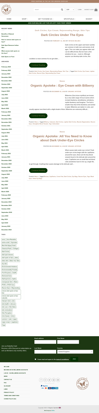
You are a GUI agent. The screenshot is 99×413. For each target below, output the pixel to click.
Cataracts (52, 122)
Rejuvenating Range (69, 30)
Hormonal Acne (6, 276)
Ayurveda (14, 242)
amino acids (5, 242)
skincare (12, 304)
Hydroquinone (6, 278)
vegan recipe (6, 322)
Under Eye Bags (37, 178)
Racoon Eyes (6, 288)
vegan (15, 319)
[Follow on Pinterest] (54, 380)
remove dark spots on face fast (10, 292)
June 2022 (4, 98)
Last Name (37, 348)
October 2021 (5, 125)
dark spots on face (7, 257)
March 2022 (5, 108)
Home (9, 19)
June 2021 (4, 139)
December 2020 (6, 160)
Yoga (3, 325)
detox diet (5, 260)
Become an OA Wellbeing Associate (16, 370)
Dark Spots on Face (7, 56)
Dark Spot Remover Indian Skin (10, 46)
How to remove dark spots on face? (11, 41)
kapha (14, 278)
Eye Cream (53, 30)
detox (16, 257)
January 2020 (5, 198)
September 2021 (6, 129)
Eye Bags (75, 176)
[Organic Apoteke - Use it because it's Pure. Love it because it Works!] (6, 9)
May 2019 (4, 219)
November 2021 (6, 122)
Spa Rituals (69, 19)
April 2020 (4, 188)
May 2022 (4, 101)
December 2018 (6, 229)
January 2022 (5, 115)
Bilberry (46, 122)
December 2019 (6, 202)
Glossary (7, 386)
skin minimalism (7, 310)
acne (3, 239)
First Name (60, 338)
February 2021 (6, 153)
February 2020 (6, 195)
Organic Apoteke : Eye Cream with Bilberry (62, 85)
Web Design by (48, 410)
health (14, 272)
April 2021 (4, 146)
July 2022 (4, 94)
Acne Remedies (11, 239)
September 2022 (6, 87)
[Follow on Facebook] (41, 380)
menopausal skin (7, 282)
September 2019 (6, 212)
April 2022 (4, 105)
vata (10, 319)
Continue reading (38, 65)
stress (13, 316)
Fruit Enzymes (6, 272)
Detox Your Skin (14, 260)
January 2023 (5, 74)
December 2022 (6, 77)
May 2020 (4, 184)
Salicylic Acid (6, 301)
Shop (24, 19)
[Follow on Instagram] (45, 380)
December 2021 (6, 119)
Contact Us (8, 379)
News (62, 81)
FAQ (5, 382)
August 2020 (5, 174)
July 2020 (4, 177)
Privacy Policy (9, 392)
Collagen (15, 248)
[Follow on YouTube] (58, 380)
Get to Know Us (45, 19)
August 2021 (5, 132)
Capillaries (52, 176)
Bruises (46, 176)
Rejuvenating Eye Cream (53, 73)
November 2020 (6, 164)
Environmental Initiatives (9, 266)
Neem (15, 282)
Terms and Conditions (11, 395)
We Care (6, 366)
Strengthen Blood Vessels (40, 124)
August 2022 (5, 91)
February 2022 (6, 112)
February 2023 (6, 70)
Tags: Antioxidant (54, 124)
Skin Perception (7, 313)
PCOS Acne (10, 285)
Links (6, 389)
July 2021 (4, 136)
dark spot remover (7, 254)
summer (4, 319)
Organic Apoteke (74, 91)
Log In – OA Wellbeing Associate (15, 373)
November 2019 (6, 205)
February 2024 (6, 67)
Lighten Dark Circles (70, 122)
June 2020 (4, 181)
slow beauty (5, 316)
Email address (39, 338)
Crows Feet (60, 176)
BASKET (89, 19)
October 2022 (5, 84)
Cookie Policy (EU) (10, 399)
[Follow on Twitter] (49, 380)
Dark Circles (5, 251)
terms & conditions (62, 359)
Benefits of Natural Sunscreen (7, 35)
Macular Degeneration (83, 122)
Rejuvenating (16, 288)
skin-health (5, 304)
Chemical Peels (6, 248)
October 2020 (5, 167)
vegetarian (15, 322)
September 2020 (6, 171)
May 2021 (4, 143)
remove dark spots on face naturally (10, 297)
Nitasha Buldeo (74, 41)
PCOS (4, 285)
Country (60, 348)
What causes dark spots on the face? (10, 52)
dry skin (4, 263)
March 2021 (5, 150)
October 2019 (5, 209)
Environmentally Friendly (9, 269)
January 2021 (5, 157)
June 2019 (4, 216)
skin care (4, 307)
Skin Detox (12, 307)
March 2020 (5, 191)
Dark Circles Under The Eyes (62, 35)
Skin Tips (85, 30)
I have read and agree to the (53, 359)
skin (13, 301)
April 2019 (4, 223)
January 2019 (5, 226)
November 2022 (6, 81)
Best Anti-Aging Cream (9, 245)
